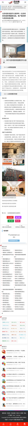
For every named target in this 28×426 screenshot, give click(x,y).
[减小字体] (17, 22)
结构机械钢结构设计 (7, 274)
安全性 (6, 325)
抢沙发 (15, 22)
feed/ (14, 415)
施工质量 (5, 338)
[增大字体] (21, 22)
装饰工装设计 (6, 265)
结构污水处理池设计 (7, 276)
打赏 (10, 217)
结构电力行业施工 (19, 307)
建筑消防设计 (6, 270)
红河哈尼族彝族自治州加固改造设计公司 (12, 20)
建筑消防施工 (6, 300)
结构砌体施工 (18, 300)
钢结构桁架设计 (19, 250)
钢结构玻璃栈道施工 (20, 291)
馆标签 (8, 413)
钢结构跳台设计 (6, 261)
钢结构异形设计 (19, 261)
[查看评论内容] (4, 351)
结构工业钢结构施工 (7, 309)
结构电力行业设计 (7, 278)
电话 (18, 424)
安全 (22, 325)
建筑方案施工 (6, 298)
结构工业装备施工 (7, 307)
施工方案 (14, 331)
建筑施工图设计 (19, 267)
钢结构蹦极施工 (19, 289)
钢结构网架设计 (6, 250)
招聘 (14, 334)
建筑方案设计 (6, 267)
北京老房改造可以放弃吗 (14, 213)
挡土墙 (14, 328)
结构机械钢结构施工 (18, 6)
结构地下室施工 (6, 304)
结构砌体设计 (6, 272)
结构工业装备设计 (19, 276)
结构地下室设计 (19, 274)
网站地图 (13, 413)
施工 (22, 322)
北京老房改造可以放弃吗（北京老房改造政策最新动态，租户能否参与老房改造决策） (14, 8)
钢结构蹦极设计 (6, 259)
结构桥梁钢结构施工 (20, 309)
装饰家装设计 (18, 265)
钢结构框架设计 (19, 252)
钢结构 (5, 322)
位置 (25, 424)
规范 (14, 338)
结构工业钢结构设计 (20, 278)
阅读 (11, 221)
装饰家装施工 (18, 296)
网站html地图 (19, 413)
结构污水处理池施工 (20, 304)
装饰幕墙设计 (18, 263)
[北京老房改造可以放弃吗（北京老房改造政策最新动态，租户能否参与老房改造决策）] (13, 51)
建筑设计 (5, 334)
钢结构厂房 (6, 331)
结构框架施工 (6, 302)
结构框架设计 (18, 272)
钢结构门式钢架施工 (20, 283)
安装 (22, 328)
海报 (19, 217)
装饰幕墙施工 (18, 293)
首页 (10, 6)
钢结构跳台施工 (6, 293)
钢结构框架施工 (6, 285)
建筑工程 (5, 328)
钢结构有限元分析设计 (8, 263)
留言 (11, 424)
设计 (14, 322)
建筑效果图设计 (19, 270)
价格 (14, 325)
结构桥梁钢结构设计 (7, 280)
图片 (14, 341)
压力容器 (22, 334)
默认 (19, 22)
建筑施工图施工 (19, 298)
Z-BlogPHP (11, 419)
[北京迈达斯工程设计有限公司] (14, 2)
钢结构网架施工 (19, 280)
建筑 (22, 338)
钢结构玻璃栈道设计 (20, 259)
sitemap (18, 415)
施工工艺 (22, 331)
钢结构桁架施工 (6, 283)
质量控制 (5, 341)
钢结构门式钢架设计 (7, 252)
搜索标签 (4, 413)
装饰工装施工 (6, 296)
